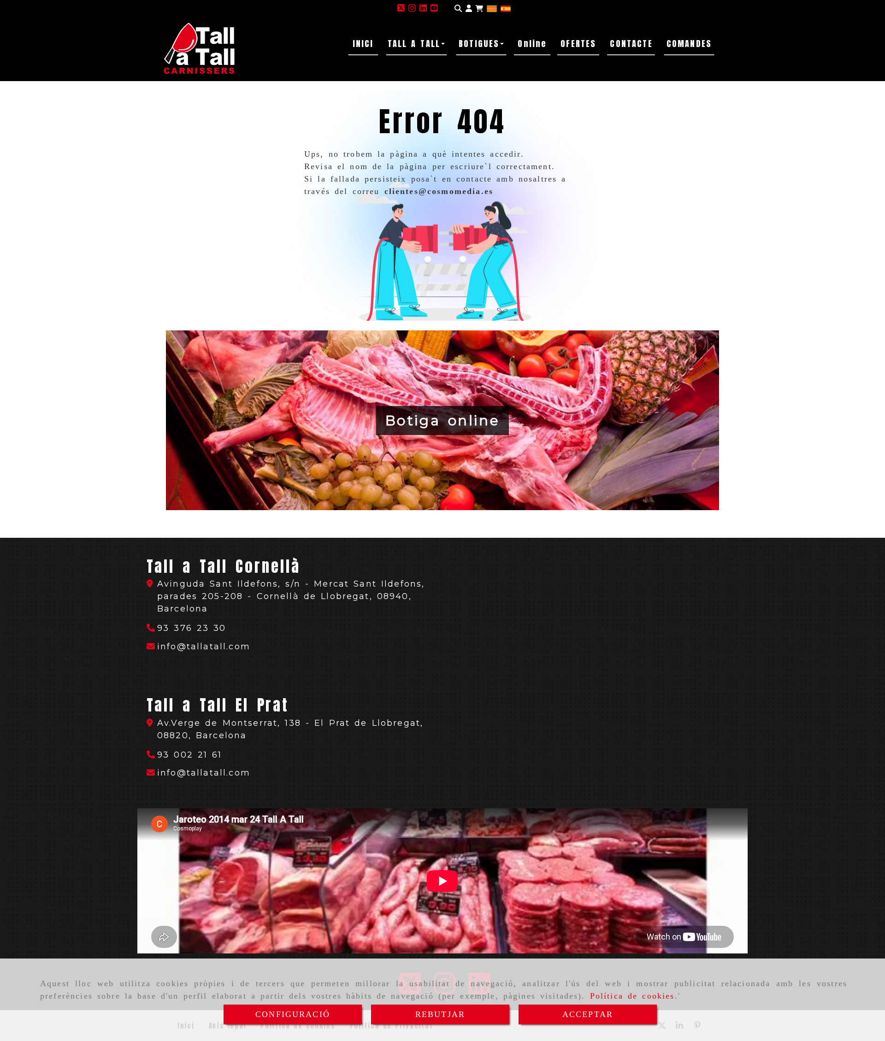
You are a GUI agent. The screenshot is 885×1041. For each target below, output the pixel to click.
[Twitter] (401, 8)
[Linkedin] (423, 8)
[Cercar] (458, 8)
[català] (492, 8)
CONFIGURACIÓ (292, 1014)
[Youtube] (434, 8)
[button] (469, 8)
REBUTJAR (440, 1014)
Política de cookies (632, 995)
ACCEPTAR (587, 1014)
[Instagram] (412, 8)
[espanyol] (506, 8)
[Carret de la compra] (479, 8)
